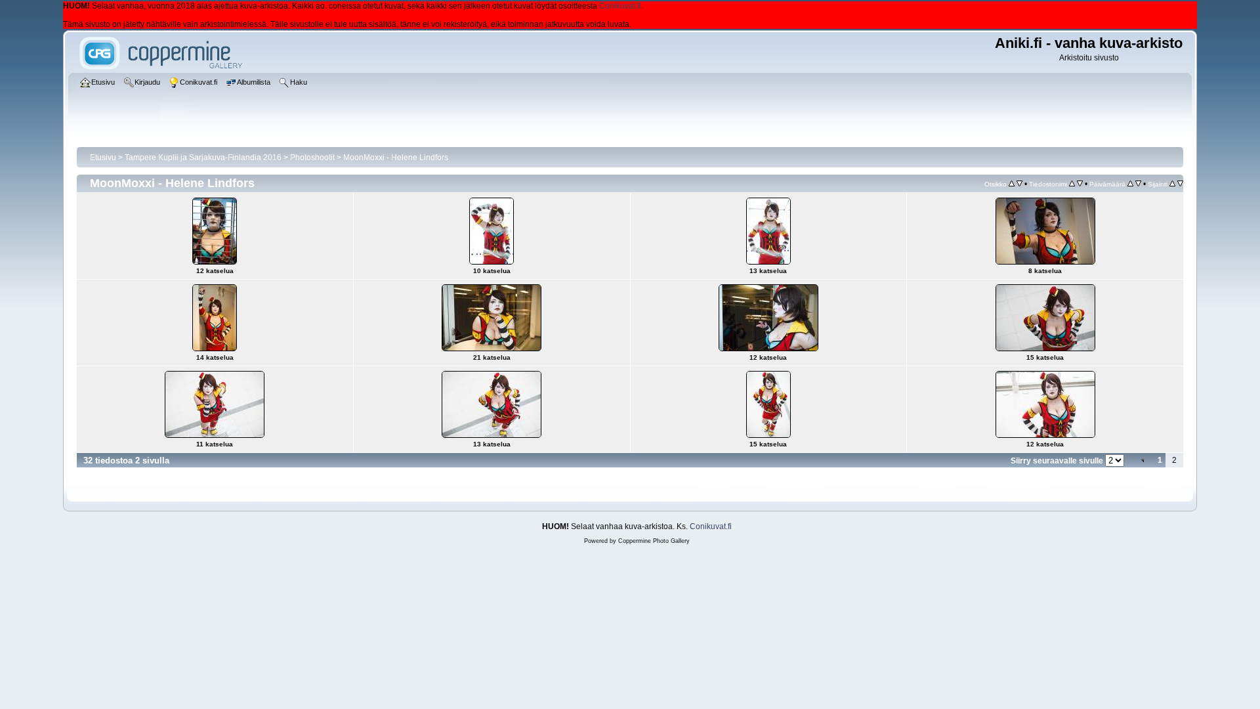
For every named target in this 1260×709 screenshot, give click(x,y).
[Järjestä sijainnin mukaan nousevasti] (1172, 183)
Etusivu (103, 157)
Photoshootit (312, 157)
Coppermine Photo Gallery (654, 541)
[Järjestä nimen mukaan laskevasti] (1080, 183)
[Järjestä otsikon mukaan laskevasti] (1019, 183)
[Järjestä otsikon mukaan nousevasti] (1012, 183)
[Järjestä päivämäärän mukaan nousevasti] (1130, 183)
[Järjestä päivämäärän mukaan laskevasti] (1138, 183)
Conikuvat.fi (620, 6)
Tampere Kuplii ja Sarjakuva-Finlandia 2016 (203, 157)
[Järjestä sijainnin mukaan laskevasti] (1180, 183)
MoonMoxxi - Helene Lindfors (395, 157)
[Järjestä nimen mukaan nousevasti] (1072, 183)
